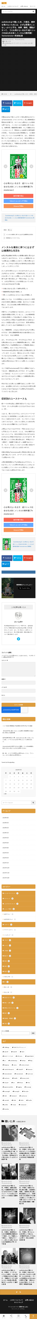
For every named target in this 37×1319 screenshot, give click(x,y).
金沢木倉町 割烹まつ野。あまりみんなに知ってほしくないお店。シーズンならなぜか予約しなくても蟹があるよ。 (18, 739)
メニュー (18, 1317)
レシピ (7, 945)
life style (26, 1091)
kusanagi (28, 1087)
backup (23, 1060)
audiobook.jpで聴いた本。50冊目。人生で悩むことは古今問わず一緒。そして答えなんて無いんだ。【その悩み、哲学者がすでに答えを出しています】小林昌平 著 (10, 1153)
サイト (3, 695)
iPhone (21, 1082)
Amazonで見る (18, 206)
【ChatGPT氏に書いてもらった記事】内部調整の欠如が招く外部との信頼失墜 (18, 731)
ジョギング (8, 935)
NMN (21, 1100)
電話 (26, 1317)
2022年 (15, 1052)
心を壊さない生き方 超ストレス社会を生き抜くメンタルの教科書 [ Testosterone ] (18, 186)
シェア (11, 1317)
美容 (6, 1013)
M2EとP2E (8, 976)
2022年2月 (6, 857)
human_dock (25, 1078)
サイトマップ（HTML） (18, 1309)
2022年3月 (6, 852)
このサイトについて (12, 6)
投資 (6, 971)
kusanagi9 (7, 1091)
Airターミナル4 (8, 1056)
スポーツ (8, 924)
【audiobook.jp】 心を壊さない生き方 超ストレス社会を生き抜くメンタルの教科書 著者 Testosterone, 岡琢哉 (19, 218)
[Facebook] (7, 103)
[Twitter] (18, 103)
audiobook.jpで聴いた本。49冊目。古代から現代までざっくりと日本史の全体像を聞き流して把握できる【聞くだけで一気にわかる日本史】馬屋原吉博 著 (27, 1153)
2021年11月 (6, 873)
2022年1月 (6, 862)
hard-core (30, 1074)
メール (4, 687)
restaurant (23, 1104)
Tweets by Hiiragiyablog (8, 762)
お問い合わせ (24, 6)
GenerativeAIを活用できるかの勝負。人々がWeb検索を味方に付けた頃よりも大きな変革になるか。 (18, 747)
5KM (22, 1052)
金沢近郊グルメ (9, 919)
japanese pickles (8, 1087)
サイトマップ (18, 1302)
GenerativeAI (8, 1074)
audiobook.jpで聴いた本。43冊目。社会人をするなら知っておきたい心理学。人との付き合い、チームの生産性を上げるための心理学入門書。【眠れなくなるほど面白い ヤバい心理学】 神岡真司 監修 (27, 1277)
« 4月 (5, 794)
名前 (3, 679)
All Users (19, 1056)
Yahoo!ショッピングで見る (18, 201)
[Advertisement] (18, 72)
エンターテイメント (11, 893)
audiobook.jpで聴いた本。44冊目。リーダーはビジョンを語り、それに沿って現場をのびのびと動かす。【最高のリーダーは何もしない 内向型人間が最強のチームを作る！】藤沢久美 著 (10, 1277)
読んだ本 (8, 992)
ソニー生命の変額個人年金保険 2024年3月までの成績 (17, 726)
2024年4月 (6, 817)
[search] (33, 11)
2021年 (6, 1052)
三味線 (7, 950)
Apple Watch (30, 1056)
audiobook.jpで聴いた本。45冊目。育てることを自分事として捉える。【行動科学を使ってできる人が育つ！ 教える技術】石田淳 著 (27, 1235)
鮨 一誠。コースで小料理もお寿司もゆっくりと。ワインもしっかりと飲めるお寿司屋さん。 (18, 754)
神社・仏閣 (8, 1002)
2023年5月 (6, 837)
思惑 (6, 961)
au (5, 1060)
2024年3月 (6, 822)
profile (6, 1104)
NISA (14, 1100)
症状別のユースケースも (12, 238)
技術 (6, 966)
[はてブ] (6, 109)
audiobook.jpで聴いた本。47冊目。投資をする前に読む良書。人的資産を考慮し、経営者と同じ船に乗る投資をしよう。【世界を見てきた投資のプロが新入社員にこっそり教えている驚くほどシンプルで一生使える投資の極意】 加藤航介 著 (27, 1194)
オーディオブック (16, 43)
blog (31, 1060)
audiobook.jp (7, 43)
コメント (5, 660)
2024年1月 (6, 832)
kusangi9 (16, 1091)
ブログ (7, 940)
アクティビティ (9, 930)
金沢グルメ (8, 914)
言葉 (6, 1023)
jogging (20, 1087)
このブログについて (11, 903)
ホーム (3, 6)
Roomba (6, 1109)
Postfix (30, 1100)
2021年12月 (6, 868)
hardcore (6, 1078)
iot (13, 1082)
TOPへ (33, 1317)
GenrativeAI (19, 1074)
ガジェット (8, 898)
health (15, 1078)
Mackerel (14, 1096)
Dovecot (30, 1069)
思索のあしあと (23, 1306)
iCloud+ (6, 1082)
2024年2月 (6, 827)
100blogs (6, 1047)
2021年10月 (6, 878)
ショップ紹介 (9, 909)
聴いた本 (8, 41)
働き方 (7, 956)
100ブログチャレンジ (20, 1047)
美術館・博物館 (9, 1018)
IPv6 (28, 1082)
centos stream (25, 1065)
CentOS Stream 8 (9, 1069)
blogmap (6, 1065)
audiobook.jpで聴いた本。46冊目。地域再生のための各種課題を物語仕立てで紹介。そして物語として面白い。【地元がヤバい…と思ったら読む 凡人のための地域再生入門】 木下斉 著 (10, 1237)
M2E (5, 1096)
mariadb (6, 1100)
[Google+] (28, 103)
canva (15, 1065)
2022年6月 (6, 842)
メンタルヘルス (26, 43)
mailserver (24, 1096)
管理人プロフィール (11, 1008)
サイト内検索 (5, 1031)
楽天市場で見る (18, 196)
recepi (14, 1104)
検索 (33, 1033)
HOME (5, 94)
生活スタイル (9, 997)
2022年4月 (6, 847)
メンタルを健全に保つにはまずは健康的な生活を (18, 234)
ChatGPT (20, 1069)
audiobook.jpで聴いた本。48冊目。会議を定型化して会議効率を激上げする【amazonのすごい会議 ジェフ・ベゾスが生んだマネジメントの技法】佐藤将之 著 (10, 1191)
